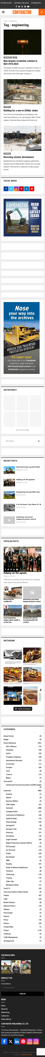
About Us (4, 1009)
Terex (8, 771)
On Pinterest (10, 390)
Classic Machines (10, 743)
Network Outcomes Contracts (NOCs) (19, 843)
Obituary (6, 909)
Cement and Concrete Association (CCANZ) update (23, 785)
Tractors (9, 774)
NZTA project (10, 846)
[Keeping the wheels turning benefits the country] (32, 611)
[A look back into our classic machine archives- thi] (13, 657)
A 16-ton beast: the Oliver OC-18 (28, 504)
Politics (6, 923)
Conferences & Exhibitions (15, 815)
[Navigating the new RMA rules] (9, 495)
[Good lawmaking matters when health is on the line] (13, 611)
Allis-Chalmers (11, 746)
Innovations (10, 836)
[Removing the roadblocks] (13, 592)
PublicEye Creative (26, 1054)
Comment (9, 808)
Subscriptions (6, 1019)
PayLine (6, 916)
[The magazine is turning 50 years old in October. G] (13, 695)
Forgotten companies (13, 757)
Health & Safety (11, 818)
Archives (9, 794)
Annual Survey (9, 736)
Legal (15, 57)
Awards (8, 798)
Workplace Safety (12, 885)
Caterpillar (9, 750)
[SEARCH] (38, 441)
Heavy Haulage (11, 822)
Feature (6, 895)
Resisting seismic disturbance (19, 157)
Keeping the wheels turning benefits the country (30, 620)
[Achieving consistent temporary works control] (9, 520)
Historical (9, 832)
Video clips (10, 881)
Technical (7, 107)
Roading (9, 864)
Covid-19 (7, 888)
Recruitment (10, 857)
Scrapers (9, 767)
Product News (8, 927)
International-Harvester (14, 760)
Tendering (7, 934)
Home (3, 1006)
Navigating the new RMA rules (28, 492)
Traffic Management (11, 937)
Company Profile (12, 812)
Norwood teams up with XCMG (28, 467)
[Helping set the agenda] (9, 482)
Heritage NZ (10, 825)
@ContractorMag (22, 430)
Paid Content (8, 913)
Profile (8, 853)
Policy (6, 920)
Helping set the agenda (25, 479)
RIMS (8, 860)
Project (6, 930)
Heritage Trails (11, 829)
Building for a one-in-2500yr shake (21, 110)
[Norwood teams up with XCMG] (9, 470)
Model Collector (9, 902)
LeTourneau (10, 764)
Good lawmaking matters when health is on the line (12, 620)
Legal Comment (11, 839)
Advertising (5, 1012)
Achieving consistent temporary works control (26, 518)
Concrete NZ (8, 781)
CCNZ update (10, 804)
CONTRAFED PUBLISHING (21, 3)
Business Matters (12, 801)
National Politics (9, 906)
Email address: (6, 984)
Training (9, 878)
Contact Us (5, 1016)
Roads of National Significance (17, 867)
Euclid (8, 753)
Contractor (8, 57)
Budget (6, 739)
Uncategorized (9, 941)
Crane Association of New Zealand (16, 892)
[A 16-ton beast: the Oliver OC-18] (9, 507)
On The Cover (10, 850)
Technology (10, 874)
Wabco (8, 778)
